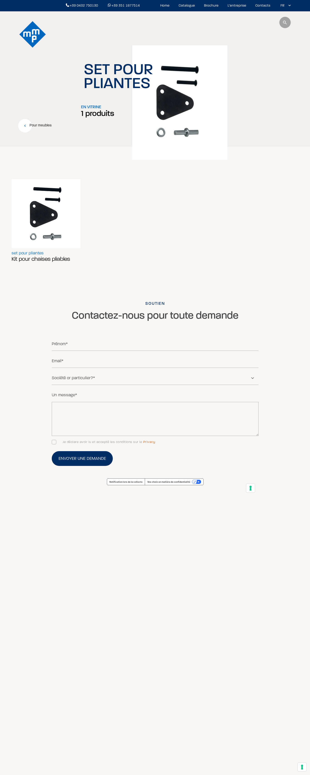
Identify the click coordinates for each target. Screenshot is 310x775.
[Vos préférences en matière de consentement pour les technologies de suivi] (302, 767)
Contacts (262, 5)
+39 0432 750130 (84, 5)
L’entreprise (237, 5)
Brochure (211, 5)
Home (165, 5)
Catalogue (187, 5)
